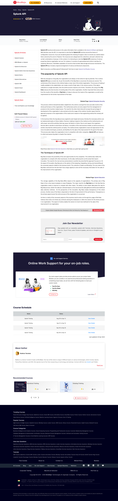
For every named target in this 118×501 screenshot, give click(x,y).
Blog (19, 10)
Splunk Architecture (21, 66)
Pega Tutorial (96, 454)
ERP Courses (51, 436)
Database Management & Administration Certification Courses (29, 433)
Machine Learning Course (46, 417)
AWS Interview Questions (36, 444)
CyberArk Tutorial (18, 457)
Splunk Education (100, 177)
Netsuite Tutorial (47, 457)
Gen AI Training (67, 417)
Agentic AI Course (57, 417)
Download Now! (98, 210)
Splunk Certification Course (87, 69)
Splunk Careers (19, 58)
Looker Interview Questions (63, 444)
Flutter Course (78, 414)
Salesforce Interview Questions (21, 444)
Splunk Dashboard (20, 92)
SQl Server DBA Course (19, 425)
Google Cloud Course (27, 414)
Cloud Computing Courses (42, 431)
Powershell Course (76, 423)
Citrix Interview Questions (20, 449)
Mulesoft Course (94, 423)
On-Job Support (75, 3)
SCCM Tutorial (88, 454)
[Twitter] (88, 465)
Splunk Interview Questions (59, 149)
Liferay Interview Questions (52, 446)
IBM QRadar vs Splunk (21, 62)
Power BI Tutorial (80, 454)
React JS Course (30, 425)
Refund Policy (78, 460)
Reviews (96, 460)
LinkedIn (88, 362)
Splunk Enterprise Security (97, 101)
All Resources (48, 3)
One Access (51, 465)
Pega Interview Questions (33, 449)
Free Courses (23, 460)
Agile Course (16, 423)
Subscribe (98, 239)
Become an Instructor (50, 470)
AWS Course (59, 423)
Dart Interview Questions (79, 449)
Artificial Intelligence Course (32, 417)
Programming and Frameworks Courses (60, 431)
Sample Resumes (63, 465)
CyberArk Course (33, 423)
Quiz (30, 465)
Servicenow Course (96, 414)
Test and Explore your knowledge (24, 106)
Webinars (73, 465)
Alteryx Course (66, 423)
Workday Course (43, 423)
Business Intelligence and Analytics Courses (24, 431)
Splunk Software (91, 50)
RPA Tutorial (33, 454)
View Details (91, 318)
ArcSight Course (24, 423)
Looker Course (51, 423)
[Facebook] (84, 465)
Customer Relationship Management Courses (82, 431)
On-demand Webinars (61, 3)
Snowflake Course (69, 414)
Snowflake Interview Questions (64, 449)
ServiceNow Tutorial (70, 454)
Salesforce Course (38, 414)
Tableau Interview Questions (48, 449)
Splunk (24, 10)
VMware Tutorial (56, 457)
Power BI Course (17, 414)
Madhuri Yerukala (25, 353)
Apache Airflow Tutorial (66, 457)
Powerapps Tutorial (28, 457)
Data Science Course (19, 417)
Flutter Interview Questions (38, 446)
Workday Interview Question (95, 444)
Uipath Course (85, 423)
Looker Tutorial (41, 454)
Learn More (91, 294)
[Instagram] (98, 465)
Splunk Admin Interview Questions (25, 71)
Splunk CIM (18, 83)
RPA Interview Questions (49, 444)
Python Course (86, 414)
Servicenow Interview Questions (22, 446)
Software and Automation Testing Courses (77, 433)
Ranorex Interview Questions (67, 446)
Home (15, 10)
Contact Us (59, 460)
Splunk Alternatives (20, 79)
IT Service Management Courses (22, 436)
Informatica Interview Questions (79, 444)
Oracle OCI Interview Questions (83, 446)
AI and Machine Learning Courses (39, 436)
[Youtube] (103, 465)
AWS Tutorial (16, 454)
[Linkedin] (93, 465)
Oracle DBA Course (49, 414)
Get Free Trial (26, 126)
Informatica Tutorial (50, 454)
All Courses (16, 465)
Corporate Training (25, 470)
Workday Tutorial (60, 454)
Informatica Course (59, 414)
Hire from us (94, 470)
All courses (35, 3)
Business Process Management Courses (55, 433)
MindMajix (49, 475)
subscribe (88, 3)
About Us (41, 460)
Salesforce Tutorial (25, 454)
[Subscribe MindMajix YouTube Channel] (73, 145)
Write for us (74, 470)
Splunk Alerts (19, 75)
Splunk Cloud (18, 88)
